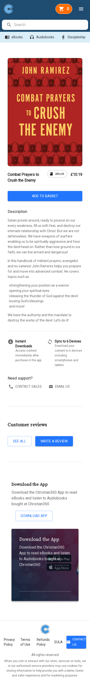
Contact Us (76, 642)
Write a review (54, 441)
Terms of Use (25, 642)
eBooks (14, 37)
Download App (34, 516)
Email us (62, 386)
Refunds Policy (43, 642)
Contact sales (28, 386)
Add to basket (45, 196)
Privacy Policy (9, 642)
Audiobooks (42, 37)
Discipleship (73, 37)
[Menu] (81, 9)
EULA (58, 642)
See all (19, 441)
